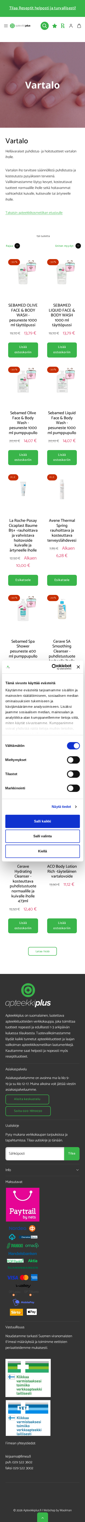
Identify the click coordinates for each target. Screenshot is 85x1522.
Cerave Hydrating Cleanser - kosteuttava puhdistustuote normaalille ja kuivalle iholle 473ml (23, 883)
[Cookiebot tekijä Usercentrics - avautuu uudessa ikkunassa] (53, 667)
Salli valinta (42, 836)
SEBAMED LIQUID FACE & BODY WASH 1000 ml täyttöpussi (62, 315)
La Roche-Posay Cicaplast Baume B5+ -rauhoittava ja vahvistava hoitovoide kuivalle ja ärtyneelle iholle (23, 535)
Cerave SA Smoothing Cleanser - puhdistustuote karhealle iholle (62, 651)
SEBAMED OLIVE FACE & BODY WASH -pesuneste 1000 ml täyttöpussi (23, 315)
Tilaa (71, 1153)
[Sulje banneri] (78, 666)
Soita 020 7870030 (28, 1111)
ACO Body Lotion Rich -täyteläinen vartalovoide (62, 871)
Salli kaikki (42, 821)
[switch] (73, 760)
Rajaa (9, 246)
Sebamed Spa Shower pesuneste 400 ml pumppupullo (23, 649)
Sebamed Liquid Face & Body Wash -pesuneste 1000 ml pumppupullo (62, 423)
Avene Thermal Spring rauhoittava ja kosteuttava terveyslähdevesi (61, 530)
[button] (6, 26)
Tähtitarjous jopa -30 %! (42, 8)
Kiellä (42, 851)
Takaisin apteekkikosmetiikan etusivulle (34, 213)
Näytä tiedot (61, 807)
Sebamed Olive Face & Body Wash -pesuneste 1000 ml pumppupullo (23, 423)
